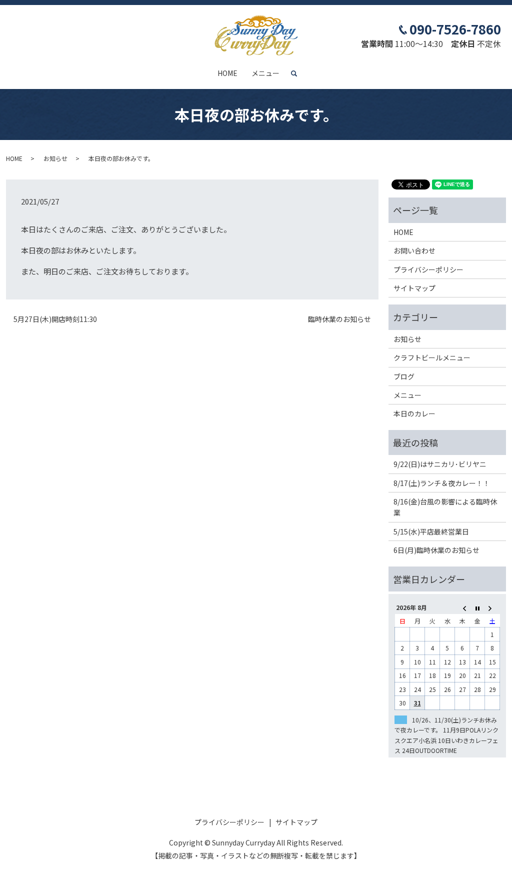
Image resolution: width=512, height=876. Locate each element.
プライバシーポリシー (429, 269)
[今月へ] (477, 607)
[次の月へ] (492, 607)
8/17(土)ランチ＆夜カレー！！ (442, 483)
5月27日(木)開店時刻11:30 (55, 319)
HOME (228, 73)
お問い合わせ (415, 251)
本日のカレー (415, 413)
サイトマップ (415, 288)
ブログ (404, 377)
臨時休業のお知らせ (339, 319)
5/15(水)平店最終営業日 (431, 531)
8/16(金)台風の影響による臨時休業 (445, 507)
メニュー (266, 73)
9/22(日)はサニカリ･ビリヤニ (440, 464)
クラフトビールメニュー (432, 357)
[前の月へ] (462, 607)
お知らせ (56, 158)
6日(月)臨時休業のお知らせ (437, 550)
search (298, 73)
